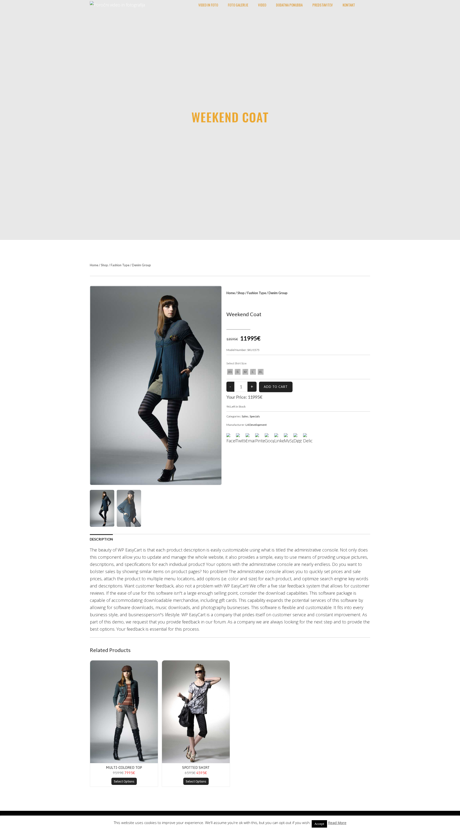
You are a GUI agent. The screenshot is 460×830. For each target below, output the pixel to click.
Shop (104, 265)
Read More (337, 822)
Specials (255, 416)
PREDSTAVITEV (322, 4)
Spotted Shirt (196, 767)
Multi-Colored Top (124, 767)
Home (94, 265)
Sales (245, 416)
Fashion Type (120, 265)
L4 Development (256, 425)
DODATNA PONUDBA (289, 4)
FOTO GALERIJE (238, 4)
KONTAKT (349, 4)
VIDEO (262, 4)
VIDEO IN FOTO (208, 4)
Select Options (124, 781)
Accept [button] (319, 824)
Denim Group (141, 265)
